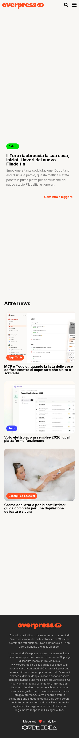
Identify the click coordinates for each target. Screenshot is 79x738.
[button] (66, 4)
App (11, 357)
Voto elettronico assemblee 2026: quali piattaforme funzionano (37, 439)
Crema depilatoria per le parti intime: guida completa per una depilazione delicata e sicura (35, 508)
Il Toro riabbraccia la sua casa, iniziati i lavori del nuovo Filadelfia (37, 160)
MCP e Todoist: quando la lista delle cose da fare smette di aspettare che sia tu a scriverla (38, 369)
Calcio (12, 146)
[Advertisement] (39, 51)
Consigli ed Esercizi (21, 495)
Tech (18, 357)
